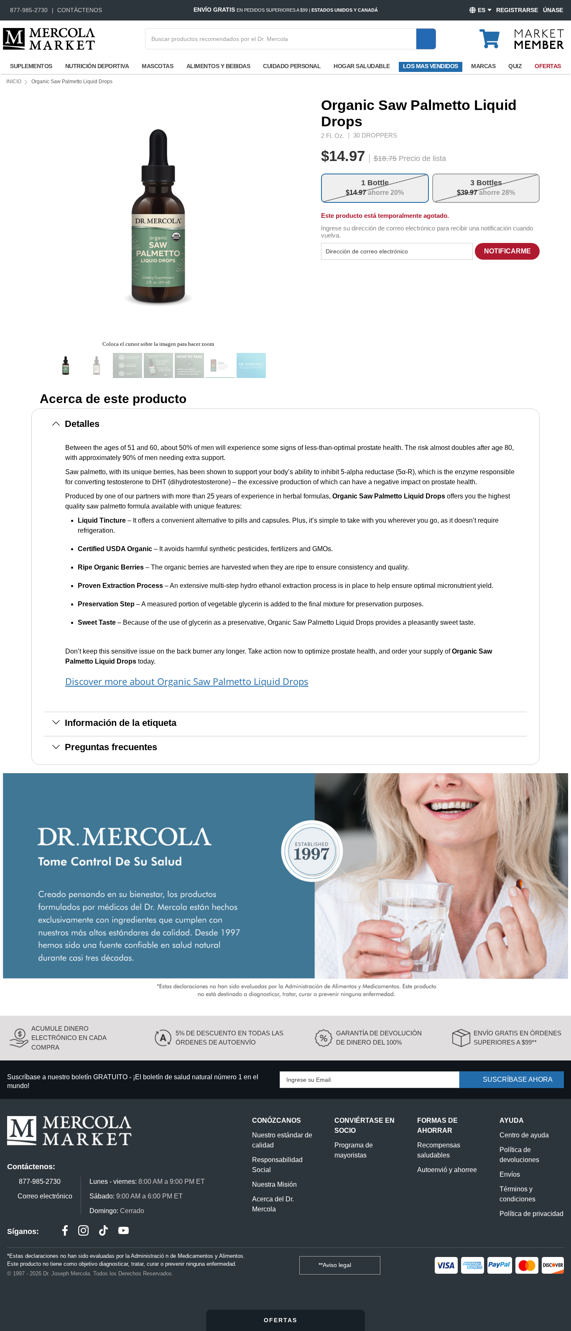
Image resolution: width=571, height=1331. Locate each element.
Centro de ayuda (524, 1135)
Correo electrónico (45, 1196)
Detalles (82, 424)
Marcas (483, 66)
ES (481, 10)
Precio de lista (422, 158)
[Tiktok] (103, 1231)
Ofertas (548, 66)
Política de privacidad (531, 1213)
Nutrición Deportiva (97, 66)
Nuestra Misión (274, 1184)
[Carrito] (494, 35)
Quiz (515, 66)
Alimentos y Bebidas (218, 66)
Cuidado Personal (292, 66)
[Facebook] (65, 1231)
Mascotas (157, 66)
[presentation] (283, 216)
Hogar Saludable (362, 66)
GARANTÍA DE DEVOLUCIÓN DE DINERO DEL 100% (379, 1038)
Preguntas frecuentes (111, 747)
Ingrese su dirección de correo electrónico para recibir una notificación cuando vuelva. (427, 232)
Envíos (510, 1174)
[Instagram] (83, 1231)
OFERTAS (282, 1320)
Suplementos (31, 66)
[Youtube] (123, 1231)
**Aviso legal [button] (336, 1265)
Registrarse (517, 10)
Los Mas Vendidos (430, 66)
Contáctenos (79, 10)
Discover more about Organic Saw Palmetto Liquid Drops (186, 681)
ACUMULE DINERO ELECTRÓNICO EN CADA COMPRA (68, 1038)
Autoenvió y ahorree (447, 1169)
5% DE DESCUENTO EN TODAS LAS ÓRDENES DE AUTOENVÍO (229, 1038)
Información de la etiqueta (120, 723)
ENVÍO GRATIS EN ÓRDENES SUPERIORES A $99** (517, 1038)
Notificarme (507, 251)
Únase (553, 10)
